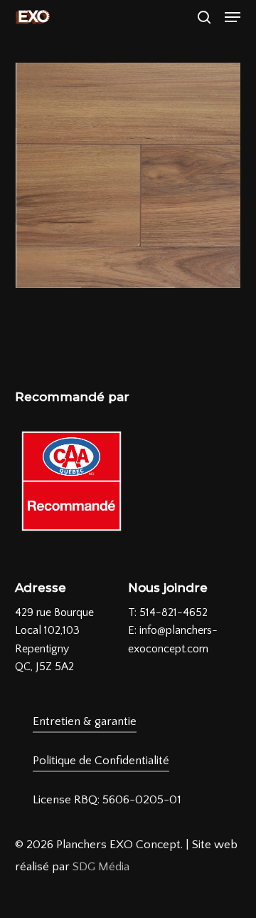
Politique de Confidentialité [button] (101, 760)
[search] (204, 17)
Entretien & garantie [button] (85, 721)
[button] (232, 17)
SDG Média (101, 866)
